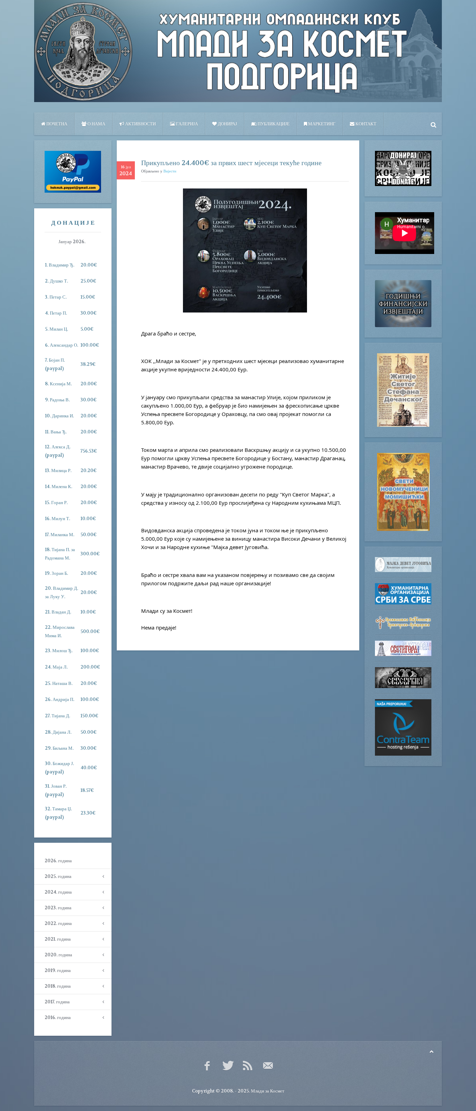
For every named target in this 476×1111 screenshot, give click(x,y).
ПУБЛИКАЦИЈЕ (273, 124)
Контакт (365, 124)
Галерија (186, 124)
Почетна (56, 124)
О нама (95, 124)
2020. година (58, 955)
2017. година (57, 1002)
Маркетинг (321, 124)
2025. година (58, 876)
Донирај (227, 124)
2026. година (58, 861)
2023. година (58, 908)
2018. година (58, 986)
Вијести (169, 171)
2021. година (58, 939)
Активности (140, 124)
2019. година (58, 970)
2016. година (58, 1017)
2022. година (58, 923)
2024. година (58, 892)
